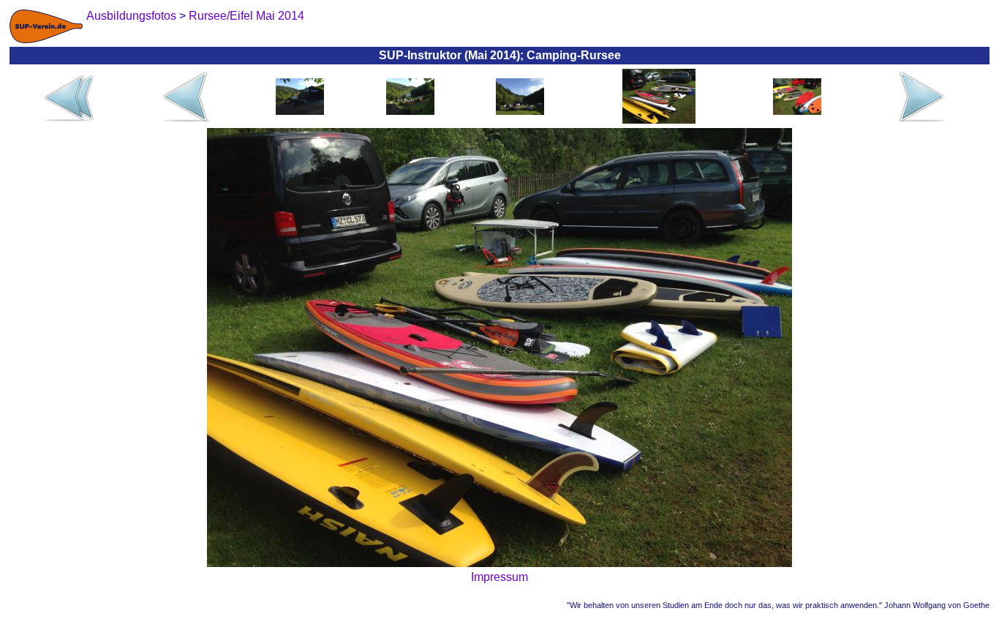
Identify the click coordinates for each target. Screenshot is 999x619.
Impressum (499, 577)
